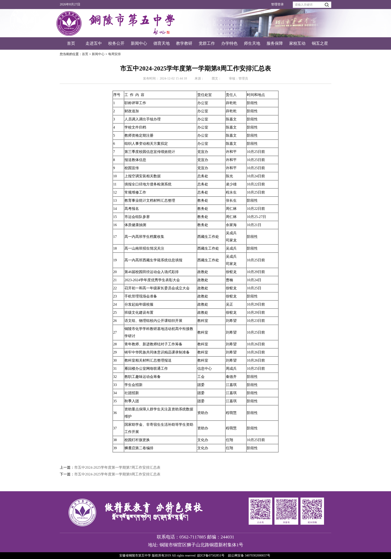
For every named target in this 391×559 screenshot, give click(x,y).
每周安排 (114, 54)
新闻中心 (139, 43)
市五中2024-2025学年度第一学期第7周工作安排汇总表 (117, 467)
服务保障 (275, 43)
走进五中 (94, 43)
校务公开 (116, 43)
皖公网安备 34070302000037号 (249, 555)
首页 (71, 43)
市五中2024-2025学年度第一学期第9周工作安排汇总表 (117, 474)
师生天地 (252, 43)
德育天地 (161, 43)
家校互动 (297, 43)
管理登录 (277, 4)
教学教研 (184, 43)
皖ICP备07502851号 (210, 555)
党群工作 (207, 43)
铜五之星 (320, 43)
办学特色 (229, 43)
